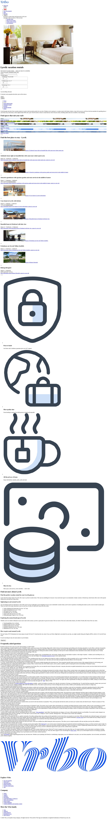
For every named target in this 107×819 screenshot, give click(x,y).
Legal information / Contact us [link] (10, 798)
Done (2, 96)
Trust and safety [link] (7, 783)
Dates (2, 73)
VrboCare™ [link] (44, 724)
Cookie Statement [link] (7, 802)
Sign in (5, 15)
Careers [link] (5, 794)
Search (2, 98)
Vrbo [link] (4, 810)
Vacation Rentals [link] (7, 107)
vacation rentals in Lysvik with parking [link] (24, 683)
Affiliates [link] (5, 796)
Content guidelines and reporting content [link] (12, 803)
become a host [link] (80, 717)
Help (4, 12)
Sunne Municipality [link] (8, 103)
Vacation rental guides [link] (8, 785)
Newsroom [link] (6, 797)
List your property (7, 11)
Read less (3, 640)
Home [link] (4, 101)
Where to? (3, 72)
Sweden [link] (5, 106)
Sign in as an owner (11, 20)
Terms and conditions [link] (8, 800)
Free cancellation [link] (40, 712)
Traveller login (9, 19)
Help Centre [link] (73, 730)
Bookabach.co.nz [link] (7, 814)
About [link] (4, 793)
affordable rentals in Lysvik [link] (48, 655)
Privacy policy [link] (6, 801)
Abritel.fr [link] (5, 811)
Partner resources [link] (7, 784)
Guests (2, 75)
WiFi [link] (44, 680)
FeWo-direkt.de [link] (7, 812)
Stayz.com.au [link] (6, 815)
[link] (18, 23)
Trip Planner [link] (7, 734)
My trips (5, 13)
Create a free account (11, 21)
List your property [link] (7, 780)
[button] (53, 592)
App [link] (4, 787)
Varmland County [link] (7, 104)
